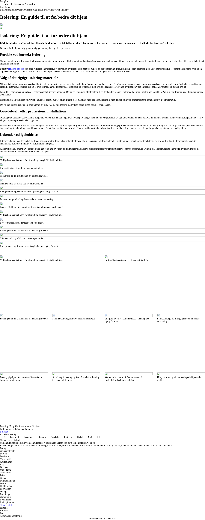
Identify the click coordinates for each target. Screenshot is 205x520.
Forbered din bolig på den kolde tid (16, 429)
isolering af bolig (16, 68)
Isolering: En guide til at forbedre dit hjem (19, 426)
